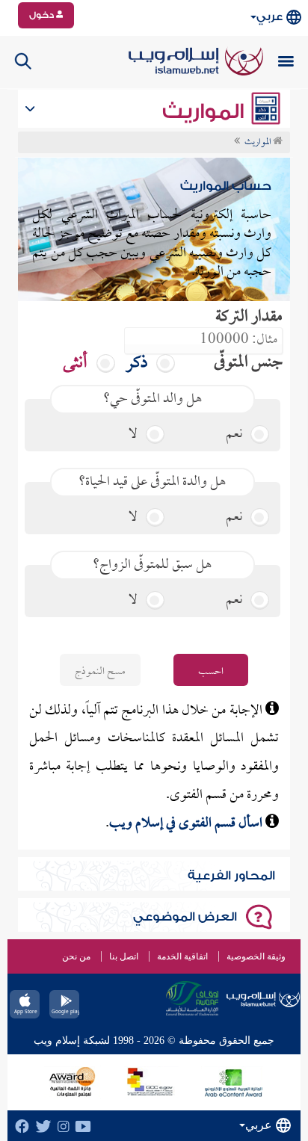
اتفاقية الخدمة (182, 956)
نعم (235, 434)
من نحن (76, 956)
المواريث (205, 111)
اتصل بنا (123, 956)
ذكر (138, 363)
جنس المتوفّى (248, 363)
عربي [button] (269, 16)
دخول (42, 15)
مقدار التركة (249, 318)
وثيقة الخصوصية (256, 956)
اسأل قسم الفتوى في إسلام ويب (187, 823)
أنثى (77, 363)
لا (135, 434)
